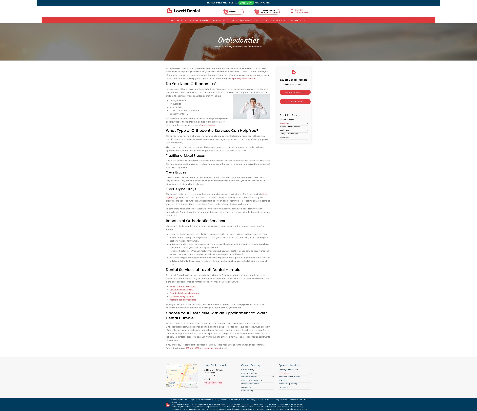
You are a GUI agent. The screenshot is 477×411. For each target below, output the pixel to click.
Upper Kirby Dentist (256, 409)
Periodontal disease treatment (185, 293)
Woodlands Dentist (299, 409)
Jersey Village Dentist (199, 407)
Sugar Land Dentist (240, 409)
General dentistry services (182, 286)
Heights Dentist (184, 407)
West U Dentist (285, 409)
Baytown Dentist (211, 404)
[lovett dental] (183, 10)
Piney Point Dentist (208, 409)
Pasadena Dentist (178, 409)
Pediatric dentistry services (183, 299)
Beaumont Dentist (226, 404)
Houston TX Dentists (288, 400)
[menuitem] (172, 20)
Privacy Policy (265, 400)
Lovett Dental (182, 400)
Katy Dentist (213, 407)
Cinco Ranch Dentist (255, 404)
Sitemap (276, 400)
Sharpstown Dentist (224, 409)
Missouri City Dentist (262, 407)
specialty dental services (244, 78)
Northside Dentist (295, 407)
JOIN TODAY (246, 2)
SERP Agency (254, 400)
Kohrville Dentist (225, 407)
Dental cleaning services (182, 289)
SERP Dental (233, 400)
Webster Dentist (272, 409)
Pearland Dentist (193, 409)
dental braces (208, 125)
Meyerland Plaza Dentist (243, 407)
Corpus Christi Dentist (286, 404)
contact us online (211, 348)
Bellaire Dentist (240, 404)
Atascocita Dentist (196, 404)
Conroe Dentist (271, 404)
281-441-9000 (302, 12)
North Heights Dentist (279, 407)
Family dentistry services (182, 296)
